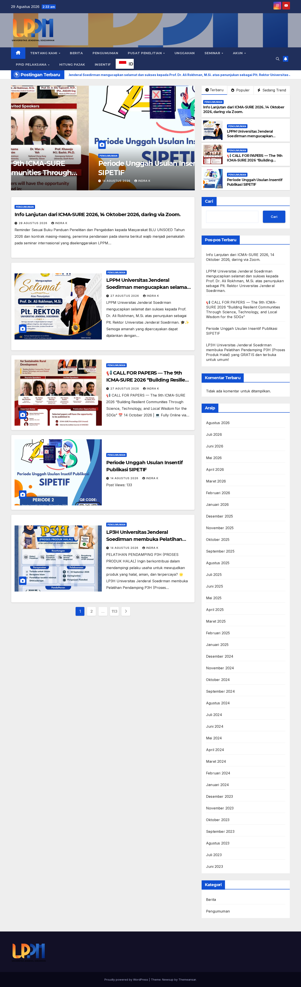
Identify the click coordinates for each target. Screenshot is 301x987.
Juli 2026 (214, 434)
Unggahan (185, 53)
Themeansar (187, 979)
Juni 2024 (214, 726)
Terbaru (216, 90)
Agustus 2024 (218, 703)
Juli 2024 (214, 714)
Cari (209, 201)
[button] (277, 59)
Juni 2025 (214, 586)
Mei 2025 (214, 598)
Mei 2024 (214, 738)
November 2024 (220, 668)
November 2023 (220, 808)
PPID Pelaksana (32, 65)
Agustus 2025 (217, 563)
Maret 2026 (216, 481)
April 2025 (215, 609)
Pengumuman (105, 53)
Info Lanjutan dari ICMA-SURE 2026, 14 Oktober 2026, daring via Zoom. (97, 214)
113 (114, 611)
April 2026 (215, 469)
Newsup (167, 979)
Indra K (66, 180)
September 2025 (220, 551)
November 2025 (220, 528)
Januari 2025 (217, 644)
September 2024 (220, 691)
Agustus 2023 (217, 843)
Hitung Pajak (72, 65)
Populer (242, 90)
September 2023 (220, 831)
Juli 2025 (214, 574)
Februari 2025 (218, 633)
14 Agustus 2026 (38, 180)
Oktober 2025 (217, 539)
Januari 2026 (217, 504)
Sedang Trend (273, 90)
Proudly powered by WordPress (126, 979)
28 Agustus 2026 (33, 223)
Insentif (103, 65)
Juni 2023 (214, 866)
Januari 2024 (217, 785)
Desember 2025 (219, 516)
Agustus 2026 (218, 423)
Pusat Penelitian (145, 53)
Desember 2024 (220, 656)
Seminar (212, 53)
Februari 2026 (218, 493)
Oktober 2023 (217, 820)
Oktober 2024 (218, 679)
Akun (238, 53)
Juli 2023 (214, 855)
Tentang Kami (44, 53)
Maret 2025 (216, 621)
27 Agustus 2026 (125, 295)
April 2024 (215, 750)
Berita (76, 53)
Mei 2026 (214, 458)
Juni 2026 (214, 446)
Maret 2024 (216, 761)
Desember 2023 (219, 796)
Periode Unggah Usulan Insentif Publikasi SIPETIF (254, 182)
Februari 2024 (218, 773)
